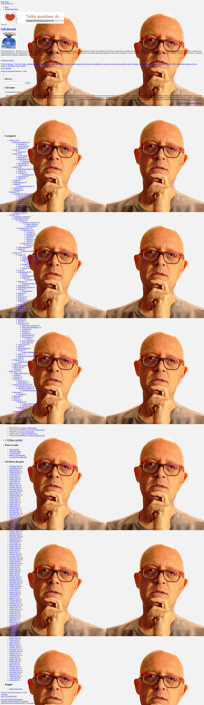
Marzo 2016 (13, 644)
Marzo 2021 (13, 529)
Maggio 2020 (13, 548)
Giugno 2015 (13, 659)
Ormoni (20, 171)
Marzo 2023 (13, 483)
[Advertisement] (21, 119)
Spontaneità (17, 190)
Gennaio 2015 (14, 668)
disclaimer (4, 694)
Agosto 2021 (13, 520)
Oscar (28, 339)
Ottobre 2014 (13, 674)
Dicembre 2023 (14, 466)
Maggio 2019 (13, 571)
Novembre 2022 (14, 491)
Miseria (20, 402)
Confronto (21, 318)
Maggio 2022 (13, 502)
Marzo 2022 (13, 506)
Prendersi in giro (19, 213)
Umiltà (20, 209)
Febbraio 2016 (14, 645)
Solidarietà (17, 188)
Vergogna (21, 310)
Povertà (16, 400)
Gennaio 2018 (14, 602)
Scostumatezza (23, 362)
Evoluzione (13, 312)
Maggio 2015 (13, 661)
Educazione (22, 323)
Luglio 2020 (13, 544)
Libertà (16, 154)
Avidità (16, 375)
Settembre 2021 (14, 518)
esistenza (106, 64)
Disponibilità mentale (25, 287)
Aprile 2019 (13, 573)
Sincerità (21, 152)
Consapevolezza (23, 228)
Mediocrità (21, 304)
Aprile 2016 (13, 642)
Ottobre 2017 (13, 607)
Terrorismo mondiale (25, 388)
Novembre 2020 (14, 537)
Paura (15, 398)
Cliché (20, 316)
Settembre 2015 (14, 655)
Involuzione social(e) (25, 386)
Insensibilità (26, 291)
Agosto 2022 (13, 497)
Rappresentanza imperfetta (27, 356)
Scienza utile (22, 146)
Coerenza (21, 220)
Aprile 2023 (13, 481)
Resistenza (21, 201)
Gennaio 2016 (14, 647)
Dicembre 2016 (14, 626)
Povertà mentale (19, 411)
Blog (6, 7)
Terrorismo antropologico (30, 390)
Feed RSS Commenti (20, 701)
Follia (20, 295)
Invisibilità (29, 236)
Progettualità (22, 159)
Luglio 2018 (13, 590)
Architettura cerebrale (21, 217)
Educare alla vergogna (29, 325)
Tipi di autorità (14, 449)
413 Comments (6, 68)
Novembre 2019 (14, 560)
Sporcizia (17, 419)
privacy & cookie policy (9, 696)
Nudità (16, 180)
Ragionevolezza (23, 308)
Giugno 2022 (13, 500)
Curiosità (29, 232)
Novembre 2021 (14, 514)
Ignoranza (29, 234)
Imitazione (21, 297)
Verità (28, 241)
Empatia (20, 293)
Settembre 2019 (14, 563)
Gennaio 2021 (14, 533)
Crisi (23, 274)
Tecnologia (21, 148)
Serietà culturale (23, 207)
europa (129, 64)
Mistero (24, 268)
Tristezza (25, 409)
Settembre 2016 (14, 632)
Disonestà (21, 157)
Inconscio (21, 299)
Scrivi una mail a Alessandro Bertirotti (189, 103)
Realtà (20, 249)
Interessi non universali (21, 385)
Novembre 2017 (14, 605)
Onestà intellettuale (28, 352)
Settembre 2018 (14, 586)
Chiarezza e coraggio (29, 222)
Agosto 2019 (13, 565)
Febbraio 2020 (14, 554)
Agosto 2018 (13, 588)
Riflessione (26, 243)
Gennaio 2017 (14, 624)
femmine (135, 64)
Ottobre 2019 (13, 561)
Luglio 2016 (13, 636)
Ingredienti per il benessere (23, 194)
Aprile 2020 (13, 550)
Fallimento (17, 360)
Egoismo (21, 289)
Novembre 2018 (14, 582)
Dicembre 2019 (14, 558)
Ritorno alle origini (20, 365)
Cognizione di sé (19, 218)
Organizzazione (19, 182)
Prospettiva (26, 161)
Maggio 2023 (13, 479)
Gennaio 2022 (14, 510)
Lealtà (16, 150)
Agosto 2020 (13, 542)
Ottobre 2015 (13, 653)
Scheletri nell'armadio (29, 404)
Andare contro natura (21, 373)
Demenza (21, 281)
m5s (164, 64)
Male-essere (13, 371)
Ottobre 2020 (13, 539)
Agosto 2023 (13, 474)
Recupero (21, 199)
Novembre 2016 (14, 628)
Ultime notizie (15, 440)
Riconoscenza (26, 337)
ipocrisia (154, 64)
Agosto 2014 (13, 678)
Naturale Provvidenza (25, 196)
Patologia (17, 396)
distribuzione (97, 64)
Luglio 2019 (13, 567)
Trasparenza (22, 165)
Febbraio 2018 (14, 600)
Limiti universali (23, 247)
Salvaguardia (22, 163)
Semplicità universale (25, 186)
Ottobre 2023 (13, 470)
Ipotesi (28, 238)
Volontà (24, 302)
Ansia (20, 270)
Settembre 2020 (14, 541)
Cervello (12, 215)
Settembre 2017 (14, 609)
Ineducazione (22, 383)
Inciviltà (16, 379)
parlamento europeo (183, 64)
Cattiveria (17, 377)
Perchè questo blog (11, 9)
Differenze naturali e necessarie (28, 169)
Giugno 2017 (13, 615)
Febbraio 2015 (14, 666)
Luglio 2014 (13, 680)
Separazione (22, 176)
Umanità (16, 369)
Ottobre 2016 (13, 630)
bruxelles (47, 64)
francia (141, 64)
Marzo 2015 (13, 665)
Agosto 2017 (13, 611)
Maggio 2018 (13, 594)
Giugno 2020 (13, 546)
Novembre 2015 (14, 651)
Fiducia (24, 260)
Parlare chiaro (31, 224)
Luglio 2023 (13, 476)
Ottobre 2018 (13, 584)
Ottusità (24, 278)
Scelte (20, 205)
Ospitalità (25, 333)
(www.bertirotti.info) (195, 99)
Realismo (21, 197)
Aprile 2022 (13, 504)
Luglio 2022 (13, 499)
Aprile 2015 (13, 663)
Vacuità (28, 245)
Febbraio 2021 (14, 531)
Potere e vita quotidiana (17, 455)
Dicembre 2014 (14, 670)
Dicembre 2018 (14, 581)
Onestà (20, 350)
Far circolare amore (32, 262)
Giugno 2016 (13, 638)
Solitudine (21, 407)
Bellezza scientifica (20, 142)
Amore (20, 255)
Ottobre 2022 (13, 493)
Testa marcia (26, 343)
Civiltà (16, 314)
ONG (174, 64)
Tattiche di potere (15, 451)
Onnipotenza (26, 175)
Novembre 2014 (14, 672)
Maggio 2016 (13, 640)
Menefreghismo (23, 348)
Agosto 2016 (13, 634)
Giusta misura (22, 344)
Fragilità (25, 264)
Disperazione (22, 285)
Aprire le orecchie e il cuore (31, 257)
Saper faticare (22, 203)
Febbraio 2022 (14, 508)
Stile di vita (17, 367)
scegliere (23, 66)
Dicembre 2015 (14, 649)
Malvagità (17, 392)
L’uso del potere (14, 453)
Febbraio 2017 (14, 623)
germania (147, 64)
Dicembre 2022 (14, 489)
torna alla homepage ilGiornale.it (12, 699)
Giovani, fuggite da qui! (29, 428)
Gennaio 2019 (14, 579)
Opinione (29, 239)
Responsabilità (27, 335)
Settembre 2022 (14, 495)
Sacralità (21, 173)
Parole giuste (30, 226)
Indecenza (21, 381)
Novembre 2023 (14, 468)
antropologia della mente (35, 64)
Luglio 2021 (13, 521)
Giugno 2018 (13, 592)
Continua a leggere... (8, 60)
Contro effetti (22, 156)
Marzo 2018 (13, 598)
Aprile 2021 (13, 527)
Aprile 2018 (13, 596)
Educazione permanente (30, 327)
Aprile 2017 (13, 619)
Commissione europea (62, 64)
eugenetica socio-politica (118, 64)
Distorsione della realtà (29, 283)
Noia (19, 415)
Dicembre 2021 (14, 512)
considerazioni (76, 64)
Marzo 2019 (13, 575)
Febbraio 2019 (14, 577)
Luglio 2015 (13, 657)
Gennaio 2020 (14, 556)
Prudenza (21, 306)
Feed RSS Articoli (7, 701)
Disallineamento (27, 276)
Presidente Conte (13, 66)
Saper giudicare (27, 341)
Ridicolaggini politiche (25, 417)
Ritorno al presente (28, 251)
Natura (16, 167)
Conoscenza (26, 230)
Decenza (21, 320)
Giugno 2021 (13, 523)
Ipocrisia (10, 64)
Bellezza (12, 140)
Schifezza (25, 406)
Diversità (21, 322)
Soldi (19, 358)
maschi (169, 64)
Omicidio (21, 394)
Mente (16, 253)
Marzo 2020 (13, 552)
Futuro (16, 364)
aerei (19, 64)
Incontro (25, 331)
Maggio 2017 (13, 617)
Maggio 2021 (13, 525)
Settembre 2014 (14, 676)
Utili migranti (8, 29)
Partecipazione (18, 211)
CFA (52, 64)
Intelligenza (22, 301)
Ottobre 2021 (13, 516)
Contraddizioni (23, 272)
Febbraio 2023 (14, 485)
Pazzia (28, 266)
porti (195, 64)
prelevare (4, 66)
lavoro (160, 64)
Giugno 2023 (13, 478)
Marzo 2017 (13, 621)
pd (192, 64)
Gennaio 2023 (14, 487)
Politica (20, 354)
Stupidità (29, 280)
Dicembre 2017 (14, 603)
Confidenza (26, 259)
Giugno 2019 (13, 569)
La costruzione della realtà (18, 457)
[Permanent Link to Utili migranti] (9, 48)
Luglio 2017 (13, 613)
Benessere (12, 192)
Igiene (20, 346)
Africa (24, 64)
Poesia (16, 184)
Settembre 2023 (14, 472)
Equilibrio (25, 329)
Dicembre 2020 (14, 535)
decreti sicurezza (87, 64)
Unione (20, 178)
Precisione (21, 144)
